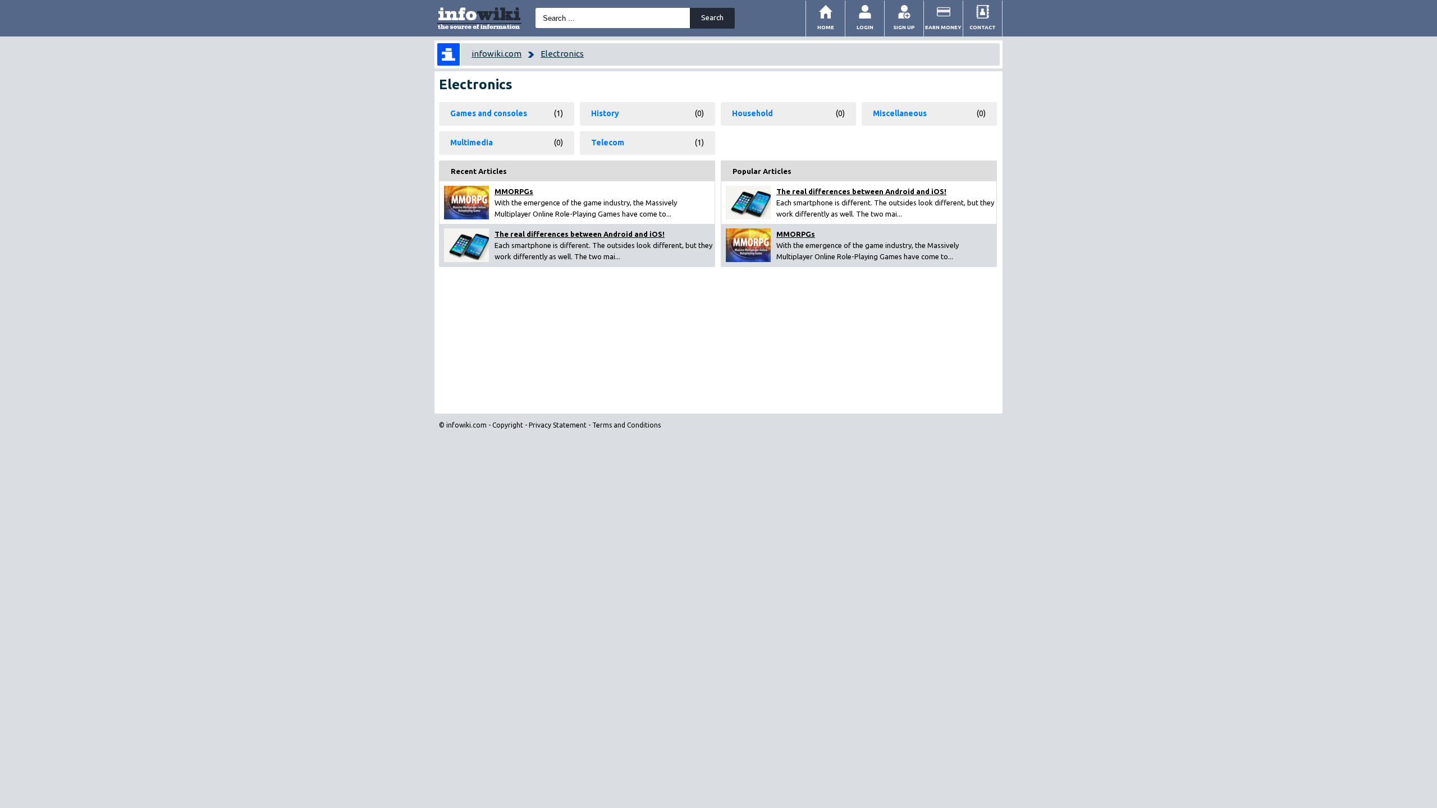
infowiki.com (496, 53)
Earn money (943, 27)
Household (752, 113)
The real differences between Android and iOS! (580, 234)
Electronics (562, 53)
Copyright (507, 425)
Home (825, 27)
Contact (982, 27)
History (605, 113)
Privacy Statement (558, 425)
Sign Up (904, 27)
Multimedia (471, 142)
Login (865, 27)
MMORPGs (514, 191)
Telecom (607, 142)
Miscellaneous (900, 113)
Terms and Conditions (626, 425)
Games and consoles (488, 113)
